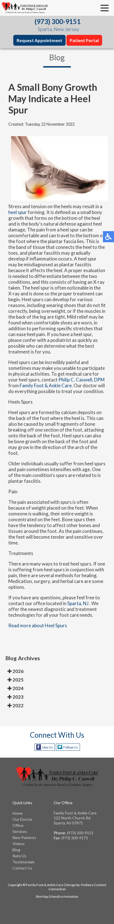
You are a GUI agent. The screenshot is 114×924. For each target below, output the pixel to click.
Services (19, 831)
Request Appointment (39, 40)
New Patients (24, 837)
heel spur (17, 212)
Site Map (42, 896)
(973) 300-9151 (58, 21)
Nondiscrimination (64, 896)
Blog (16, 849)
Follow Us (70, 747)
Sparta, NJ (78, 603)
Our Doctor (22, 819)
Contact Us (22, 868)
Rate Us (19, 855)
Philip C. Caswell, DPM (81, 380)
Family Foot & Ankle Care (46, 385)
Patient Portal (84, 40)
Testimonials (23, 862)
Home (17, 813)
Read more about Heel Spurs (37, 625)
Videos (18, 843)
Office (18, 825)
